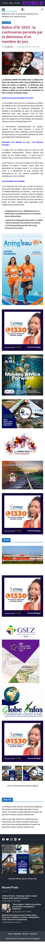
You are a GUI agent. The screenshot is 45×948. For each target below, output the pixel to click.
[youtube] (28, 3)
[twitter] (41, 3)
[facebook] (24, 3)
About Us (25, 934)
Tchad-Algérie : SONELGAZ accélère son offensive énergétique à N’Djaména (26, 906)
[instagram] (33, 3)
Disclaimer (17, 934)
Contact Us (33, 934)
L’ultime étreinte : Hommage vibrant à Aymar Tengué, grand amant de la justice (19, 897)
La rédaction (8, 47)
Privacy (10, 934)
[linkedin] (37, 3)
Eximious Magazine (33, 939)
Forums (5, 3)
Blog (11, 3)
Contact (17, 3)
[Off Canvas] (3, 9)
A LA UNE (6, 22)
